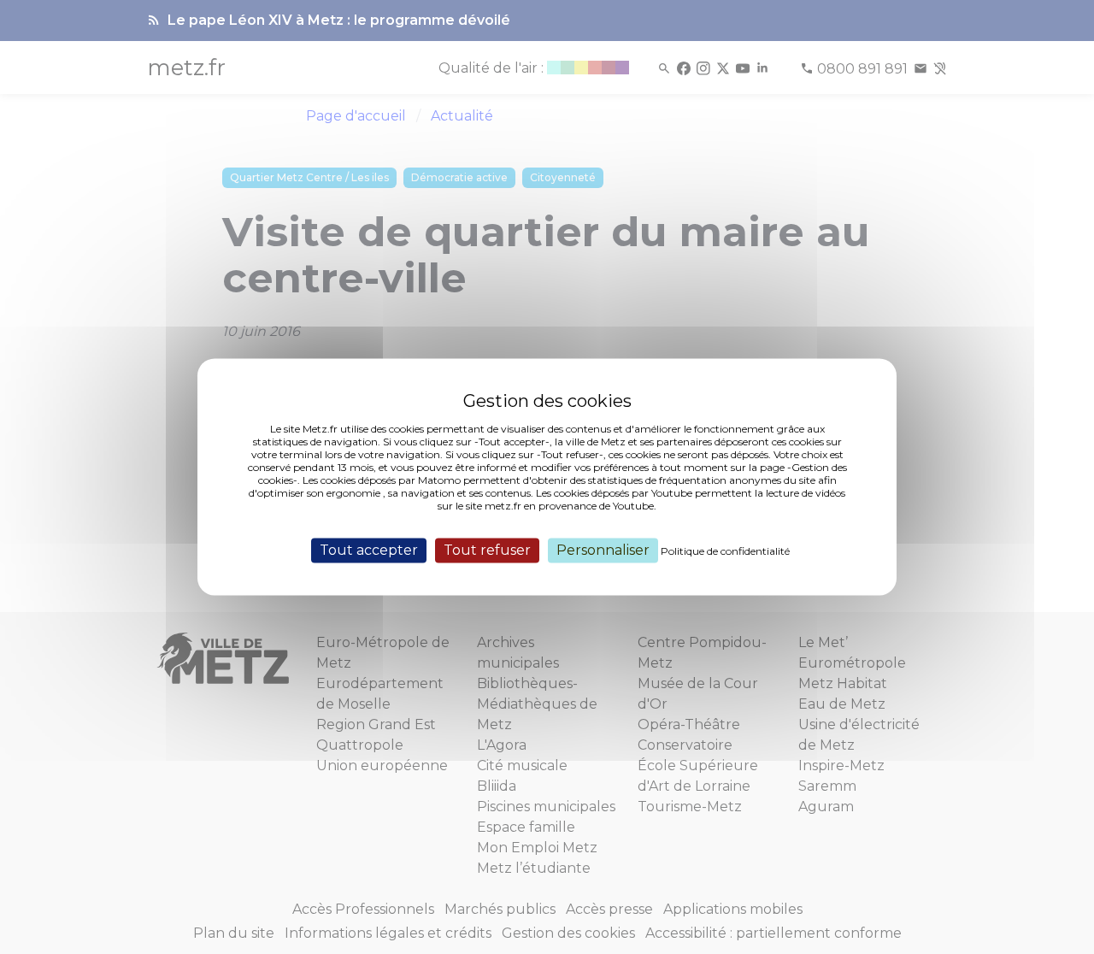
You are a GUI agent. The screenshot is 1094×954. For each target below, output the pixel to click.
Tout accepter (369, 550)
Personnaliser (603, 550)
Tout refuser (487, 550)
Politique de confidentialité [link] (725, 551)
